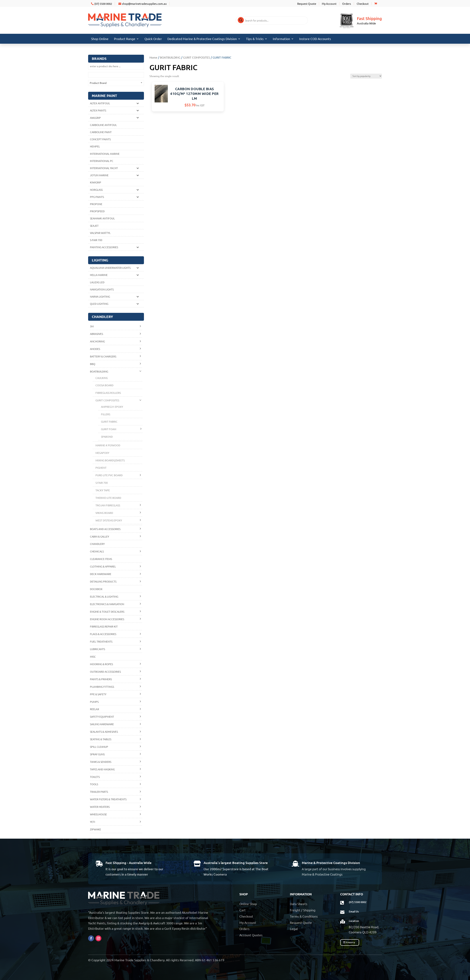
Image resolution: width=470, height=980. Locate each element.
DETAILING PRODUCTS (103, 581)
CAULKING (101, 377)
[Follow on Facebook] (91, 938)
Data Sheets (298, 904)
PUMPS (94, 701)
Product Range (124, 39)
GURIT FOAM (108, 429)
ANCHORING (97, 341)
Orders (346, 3)
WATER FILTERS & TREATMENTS (108, 799)
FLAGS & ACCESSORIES (103, 634)
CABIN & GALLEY (99, 536)
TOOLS (94, 784)
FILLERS (105, 414)
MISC (93, 656)
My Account (329, 3)
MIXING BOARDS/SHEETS (110, 460)
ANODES (95, 348)
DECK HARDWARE (100, 574)
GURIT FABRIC (109, 421)
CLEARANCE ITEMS (101, 558)
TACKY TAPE (102, 490)
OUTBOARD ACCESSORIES (105, 671)
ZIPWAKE (95, 829)
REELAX (94, 709)
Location (354, 921)
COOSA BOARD (104, 385)
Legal (294, 929)
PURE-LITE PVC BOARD (109, 475)
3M (92, 326)
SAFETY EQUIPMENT (102, 716)
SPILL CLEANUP (99, 746)
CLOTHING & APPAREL (103, 566)
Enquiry (350, 942)
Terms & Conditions (304, 916)
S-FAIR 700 (101, 482)
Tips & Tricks (255, 39)
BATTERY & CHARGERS (103, 356)
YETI (92, 821)
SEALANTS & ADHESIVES (104, 731)
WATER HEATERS (100, 806)
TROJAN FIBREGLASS (107, 505)
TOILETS (95, 776)
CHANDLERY (97, 543)
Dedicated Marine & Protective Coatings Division (202, 39)
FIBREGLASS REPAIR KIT (104, 626)
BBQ (92, 364)
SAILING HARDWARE (102, 724)
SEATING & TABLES (100, 739)
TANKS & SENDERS (100, 761)
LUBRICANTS (97, 649)
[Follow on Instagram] (98, 938)
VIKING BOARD (104, 512)
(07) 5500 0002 (103, 3)
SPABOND (107, 436)
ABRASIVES (96, 333)
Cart (242, 910)
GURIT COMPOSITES (196, 57)
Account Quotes (251, 935)
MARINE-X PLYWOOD (107, 445)
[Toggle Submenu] (137, 103)
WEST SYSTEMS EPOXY (108, 520)
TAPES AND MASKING (102, 769)
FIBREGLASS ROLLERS (108, 392)
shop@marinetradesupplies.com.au (144, 3)
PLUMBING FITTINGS (102, 686)
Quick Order (153, 39)
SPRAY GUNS (97, 754)
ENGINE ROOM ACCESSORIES (107, 619)
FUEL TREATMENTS (101, 641)
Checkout (363, 3)
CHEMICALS (97, 551)
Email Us (354, 911)
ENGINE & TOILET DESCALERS (107, 611)
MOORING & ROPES (101, 664)
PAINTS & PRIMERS (101, 679)
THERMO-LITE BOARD (108, 497)
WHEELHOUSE (98, 814)
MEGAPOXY (102, 452)
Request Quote (306, 3)
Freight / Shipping (302, 910)
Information (281, 39)
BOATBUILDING (170, 57)
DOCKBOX (96, 589)
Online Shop (248, 904)
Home (153, 57)
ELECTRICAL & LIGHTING (104, 596)
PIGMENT (100, 467)
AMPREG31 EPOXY (112, 406)
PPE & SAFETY (98, 694)
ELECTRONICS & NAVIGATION (107, 604)
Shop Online (100, 39)
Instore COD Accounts (315, 39)
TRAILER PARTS (99, 791)
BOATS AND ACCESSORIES (105, 529)
